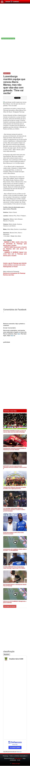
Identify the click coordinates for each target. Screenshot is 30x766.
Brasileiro (6, 654)
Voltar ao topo (15, 763)
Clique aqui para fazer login (8, 38)
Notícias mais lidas (8, 275)
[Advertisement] (15, 19)
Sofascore (19, 751)
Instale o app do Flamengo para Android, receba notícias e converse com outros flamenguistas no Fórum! (15, 264)
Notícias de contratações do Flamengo (14, 273)
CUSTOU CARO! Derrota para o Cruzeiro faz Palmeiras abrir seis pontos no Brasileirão (15, 248)
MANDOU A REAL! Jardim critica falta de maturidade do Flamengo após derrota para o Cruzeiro (15, 243)
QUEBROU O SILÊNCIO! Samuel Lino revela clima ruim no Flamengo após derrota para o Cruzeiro (15, 253)
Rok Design (18, 758)
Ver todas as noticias (9, 606)
